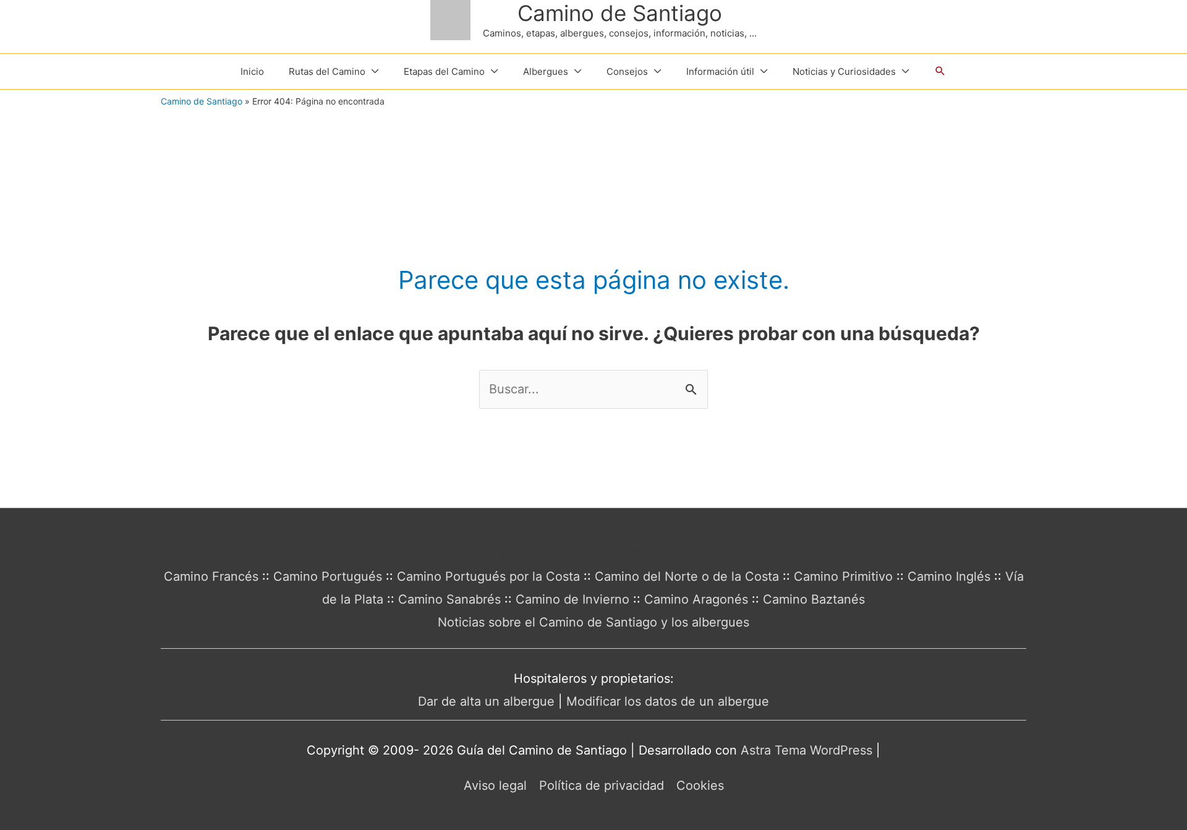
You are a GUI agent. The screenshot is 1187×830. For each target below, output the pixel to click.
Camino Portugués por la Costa (488, 576)
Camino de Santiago (619, 13)
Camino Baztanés (814, 599)
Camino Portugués (327, 576)
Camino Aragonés (696, 599)
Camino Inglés (949, 576)
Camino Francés (211, 576)
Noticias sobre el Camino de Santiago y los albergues (593, 622)
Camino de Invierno (572, 599)
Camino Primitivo (843, 576)
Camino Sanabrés (449, 599)
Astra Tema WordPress (806, 750)
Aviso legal (495, 785)
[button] (940, 71)
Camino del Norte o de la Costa (687, 576)
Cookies (700, 785)
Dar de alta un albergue (486, 701)
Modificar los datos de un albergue (667, 701)
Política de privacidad (601, 785)
